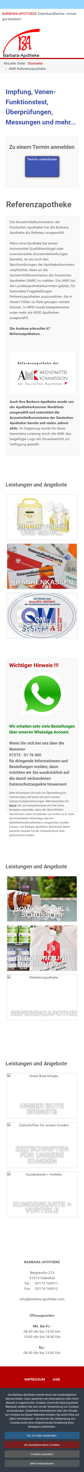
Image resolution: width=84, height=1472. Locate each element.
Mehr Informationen (42, 1463)
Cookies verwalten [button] (42, 1454)
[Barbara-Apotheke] (20, 42)
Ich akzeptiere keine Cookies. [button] (42, 1444)
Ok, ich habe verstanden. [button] (42, 1435)
